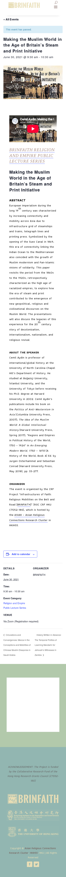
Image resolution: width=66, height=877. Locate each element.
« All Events (11, 19)
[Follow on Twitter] (36, 864)
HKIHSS (34, 853)
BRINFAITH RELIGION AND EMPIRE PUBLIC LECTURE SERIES (32, 155)
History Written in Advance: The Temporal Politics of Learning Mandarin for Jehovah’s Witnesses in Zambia (48, 644)
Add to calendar (21, 554)
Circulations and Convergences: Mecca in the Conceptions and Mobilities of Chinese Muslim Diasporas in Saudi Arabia (17, 644)
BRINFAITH (23, 504)
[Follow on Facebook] (29, 864)
